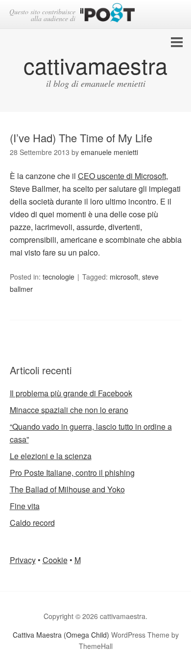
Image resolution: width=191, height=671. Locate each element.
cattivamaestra (95, 65)
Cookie (55, 560)
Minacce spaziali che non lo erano (69, 409)
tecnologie (58, 277)
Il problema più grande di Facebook (71, 393)
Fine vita (25, 506)
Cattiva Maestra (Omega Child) (61, 635)
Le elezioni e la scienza (51, 456)
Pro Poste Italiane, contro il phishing (72, 472)
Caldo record (32, 522)
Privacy (23, 560)
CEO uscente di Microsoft (122, 175)
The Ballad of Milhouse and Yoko (67, 489)
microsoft (124, 277)
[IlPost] (107, 14)
